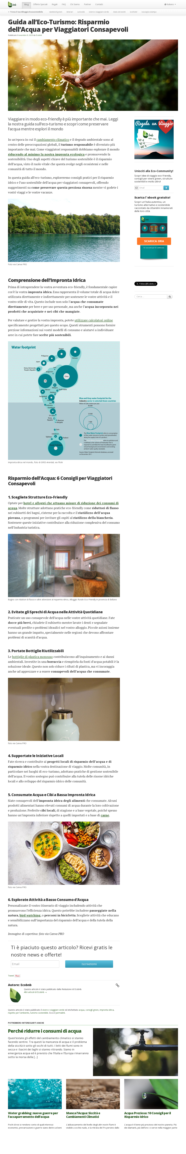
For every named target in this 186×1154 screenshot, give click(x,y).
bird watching (30, 915)
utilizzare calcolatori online (94, 320)
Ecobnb (39, 35)
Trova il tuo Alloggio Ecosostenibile (26, 12)
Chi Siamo (75, 4)
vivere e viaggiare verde (99, 12)
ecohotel (133, 12)
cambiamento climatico (52, 140)
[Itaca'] (154, 238)
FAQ (64, 4)
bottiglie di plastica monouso (32, 657)
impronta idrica (107, 1009)
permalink (60, 1012)
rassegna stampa (149, 12)
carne (105, 815)
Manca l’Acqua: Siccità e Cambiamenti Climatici (83, 1115)
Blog (26, 4)
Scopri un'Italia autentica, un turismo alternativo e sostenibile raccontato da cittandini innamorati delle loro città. (153, 206)
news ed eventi (119, 12)
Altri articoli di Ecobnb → (35, 992)
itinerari (70, 12)
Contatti (99, 4)
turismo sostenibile (39, 1012)
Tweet (11, 975)
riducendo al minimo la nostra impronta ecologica (46, 154)
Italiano (170, 4)
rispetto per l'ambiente (18, 1012)
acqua (81, 1009)
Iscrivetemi (89, 964)
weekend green (55, 12)
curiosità (81, 12)
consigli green (92, 1009)
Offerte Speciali (40, 4)
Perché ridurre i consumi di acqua (45, 1031)
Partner (87, 4)
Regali (54, 4)
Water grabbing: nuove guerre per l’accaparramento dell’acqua (33, 1115)
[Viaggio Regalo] (154, 139)
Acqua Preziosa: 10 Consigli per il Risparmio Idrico (147, 1115)
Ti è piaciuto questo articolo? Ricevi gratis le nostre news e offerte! (61, 951)
